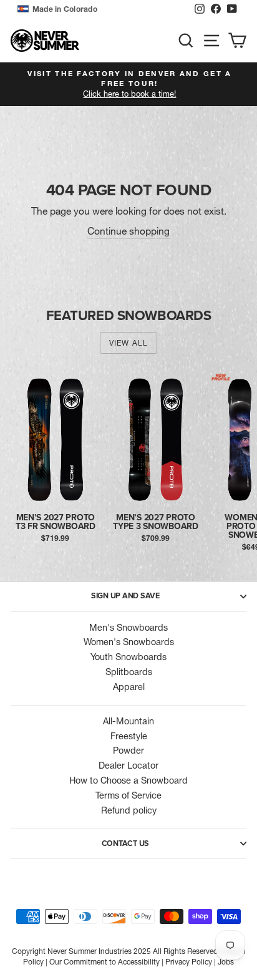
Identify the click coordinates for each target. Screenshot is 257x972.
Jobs (226, 961)
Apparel (129, 687)
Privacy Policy (188, 961)
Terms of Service (128, 795)
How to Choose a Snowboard (128, 780)
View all (128, 342)
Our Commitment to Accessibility (104, 961)
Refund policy (129, 810)
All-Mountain (128, 721)
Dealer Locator (128, 765)
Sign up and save (125, 595)
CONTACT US (126, 843)
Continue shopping (128, 231)
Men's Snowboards (128, 627)
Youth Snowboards (128, 657)
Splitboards (128, 672)
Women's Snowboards (129, 642)
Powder (128, 750)
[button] (102, 9)
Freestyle (128, 736)
